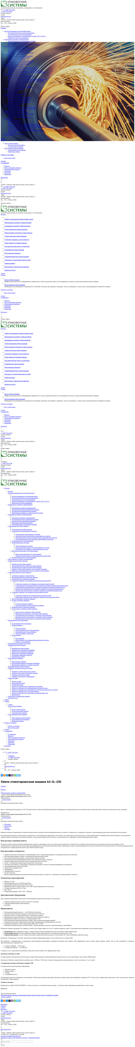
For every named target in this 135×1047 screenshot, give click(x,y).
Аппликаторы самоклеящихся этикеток (20, 56)
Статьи (3, 161)
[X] (9, 775)
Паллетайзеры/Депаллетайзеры (14, 89)
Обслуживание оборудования (13, 148)
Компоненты (12, 132)
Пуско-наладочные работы (16, 145)
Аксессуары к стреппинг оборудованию (20, 87)
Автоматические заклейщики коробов (20, 49)
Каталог (3, 28)
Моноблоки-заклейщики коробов (18, 51)
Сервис (3, 140)
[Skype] (17, 775)
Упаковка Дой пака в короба (17, 115)
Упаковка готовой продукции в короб (16, 112)
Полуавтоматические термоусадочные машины (23, 67)
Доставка (7, 829)
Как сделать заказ (9, 158)
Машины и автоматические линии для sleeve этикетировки (26, 72)
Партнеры (7, 172)
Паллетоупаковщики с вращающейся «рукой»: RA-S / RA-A (27, 36)
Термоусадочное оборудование (14, 66)
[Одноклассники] (4, 775)
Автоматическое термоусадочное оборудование (23, 69)
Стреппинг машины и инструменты (15, 74)
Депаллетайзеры (13, 91)
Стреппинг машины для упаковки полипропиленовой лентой (27, 79)
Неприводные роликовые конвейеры (19, 97)
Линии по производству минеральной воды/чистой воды (26, 125)
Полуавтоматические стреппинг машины (21, 76)
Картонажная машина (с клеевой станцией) (21, 109)
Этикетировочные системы (16, 59)
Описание (7, 824)
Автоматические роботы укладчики (15, 94)
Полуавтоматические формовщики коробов (21, 41)
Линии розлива (9, 119)
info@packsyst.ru (6, 16)
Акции (3, 138)
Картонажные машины (11, 105)
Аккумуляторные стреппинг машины (20, 82)
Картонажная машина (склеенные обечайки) (22, 107)
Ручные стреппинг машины (17, 84)
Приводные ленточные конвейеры (19, 100)
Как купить (8, 826)
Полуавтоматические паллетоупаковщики (21, 33)
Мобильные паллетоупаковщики (18, 38)
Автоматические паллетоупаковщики (20, 34)
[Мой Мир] (7, 775)
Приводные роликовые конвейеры (19, 99)
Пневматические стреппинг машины (19, 86)
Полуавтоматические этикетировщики (20, 62)
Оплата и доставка (7, 155)
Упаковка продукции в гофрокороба (19, 117)
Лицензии (7, 171)
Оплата (6, 827)
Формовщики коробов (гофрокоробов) (16, 39)
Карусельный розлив (14, 120)
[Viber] (12, 775)
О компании (5, 163)
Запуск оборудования (11, 143)
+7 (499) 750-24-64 (9, 10)
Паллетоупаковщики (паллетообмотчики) (17, 31)
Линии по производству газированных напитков (23, 124)
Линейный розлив (14, 122)
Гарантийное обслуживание (17, 150)
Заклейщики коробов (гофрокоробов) (16, 46)
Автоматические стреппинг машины (19, 77)
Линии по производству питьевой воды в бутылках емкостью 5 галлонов (31, 127)
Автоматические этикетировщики (19, 57)
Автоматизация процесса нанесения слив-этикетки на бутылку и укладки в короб (29, 995)
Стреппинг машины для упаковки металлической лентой (26, 81)
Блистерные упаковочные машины (15, 133)
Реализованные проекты (12, 169)
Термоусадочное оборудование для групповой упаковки (25, 71)
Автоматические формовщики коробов (20, 43)
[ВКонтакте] (2, 775)
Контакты (4, 177)
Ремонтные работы (14, 151)
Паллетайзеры (12, 92)
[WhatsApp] (15, 775)
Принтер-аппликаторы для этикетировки (21, 61)
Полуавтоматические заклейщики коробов (21, 48)
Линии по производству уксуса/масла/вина (21, 129)
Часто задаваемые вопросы (12, 168)
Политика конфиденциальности (11, 1036)
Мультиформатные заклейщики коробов (20, 53)
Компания (4, 1004)
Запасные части (9, 135)
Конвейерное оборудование (13, 95)
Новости (7, 166)
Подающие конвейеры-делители (18, 102)
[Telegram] (20, 775)
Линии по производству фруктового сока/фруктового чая (26, 130)
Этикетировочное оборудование (14, 54)
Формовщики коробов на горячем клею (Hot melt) (23, 44)
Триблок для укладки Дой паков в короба (21, 114)
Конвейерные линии (14, 104)
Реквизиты (7, 174)
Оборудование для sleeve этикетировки (16, 64)
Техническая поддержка (15, 146)
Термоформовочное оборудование (15, 110)
